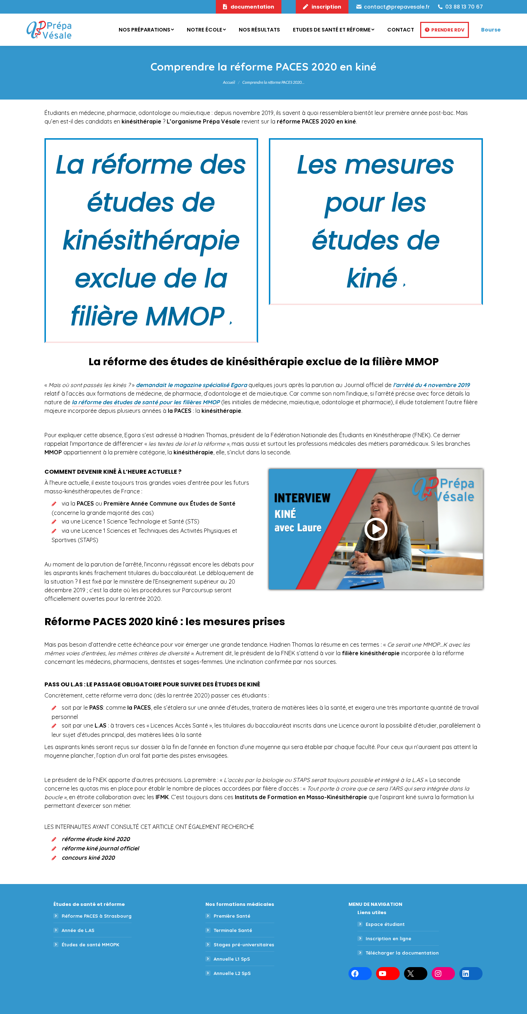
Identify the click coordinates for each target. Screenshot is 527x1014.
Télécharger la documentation (402, 953)
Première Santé (232, 916)
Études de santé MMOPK (90, 944)
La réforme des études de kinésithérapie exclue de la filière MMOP (151, 240)
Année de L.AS (78, 930)
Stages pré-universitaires (244, 944)
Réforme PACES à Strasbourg (97, 916)
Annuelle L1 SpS (232, 959)
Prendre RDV (447, 29)
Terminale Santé (233, 930)
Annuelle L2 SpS (232, 973)
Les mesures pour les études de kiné (376, 221)
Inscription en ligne (388, 938)
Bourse (491, 29)
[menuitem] (146, 29)
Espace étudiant (385, 924)
